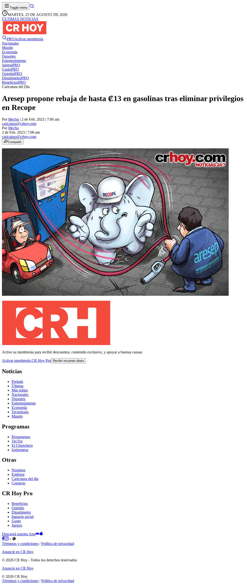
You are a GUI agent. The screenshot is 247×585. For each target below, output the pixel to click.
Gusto (16, 521)
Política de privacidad (57, 544)
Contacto (18, 483)
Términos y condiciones (20, 544)
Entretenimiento (24, 403)
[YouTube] (10, 539)
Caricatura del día (25, 479)
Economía (19, 408)
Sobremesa (20, 450)
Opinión (18, 508)
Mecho (13, 119)
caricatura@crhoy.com (19, 124)
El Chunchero (22, 445)
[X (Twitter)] (18, 539)
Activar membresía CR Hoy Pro (26, 360)
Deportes (18, 399)
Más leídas (20, 390)
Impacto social (23, 517)
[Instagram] (6, 539)
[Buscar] (31, 7)
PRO (10, 39)
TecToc (17, 441)
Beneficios (20, 504)
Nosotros (18, 470)
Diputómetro (21, 512)
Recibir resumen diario (68, 361)
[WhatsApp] (14, 539)
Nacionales (20, 394)
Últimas (17, 386)
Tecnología (20, 412)
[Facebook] (3, 539)
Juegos (17, 525)
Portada (17, 381)
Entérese (18, 474)
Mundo (17, 416)
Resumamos (21, 437)
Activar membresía (28, 39)
